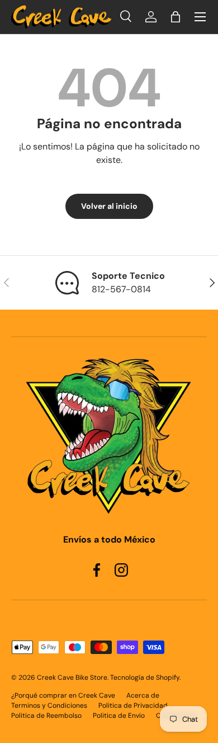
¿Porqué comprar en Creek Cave (63, 695)
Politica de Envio (119, 715)
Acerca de (142, 695)
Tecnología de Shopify (144, 677)
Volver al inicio (109, 206)
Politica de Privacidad (133, 705)
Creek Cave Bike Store (72, 677)
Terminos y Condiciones (49, 705)
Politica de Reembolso (46, 715)
